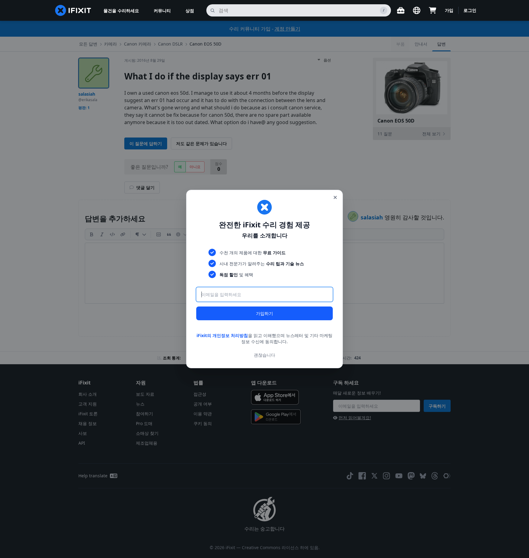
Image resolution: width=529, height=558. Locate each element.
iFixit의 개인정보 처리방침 (222, 335)
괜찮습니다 (264, 355)
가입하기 (264, 313)
